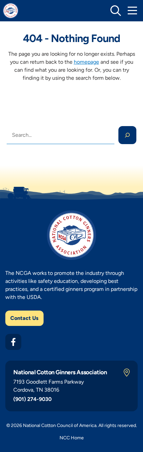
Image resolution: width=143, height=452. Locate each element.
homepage (86, 62)
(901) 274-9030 (32, 399)
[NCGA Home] (11, 11)
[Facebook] (13, 342)
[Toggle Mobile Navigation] (132, 11)
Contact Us (24, 318)
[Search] (127, 135)
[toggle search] (115, 10)
